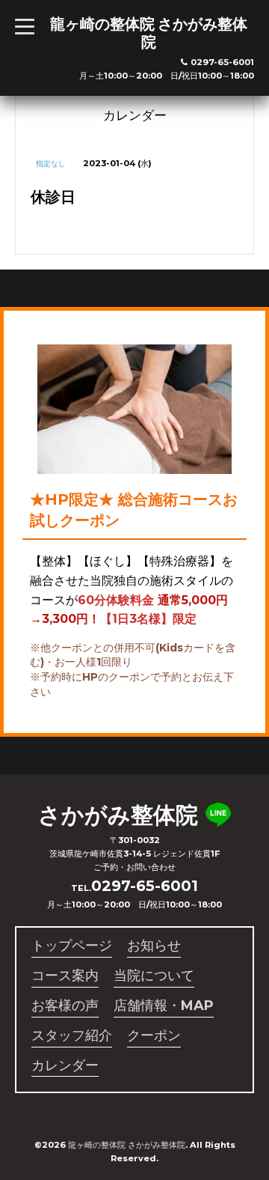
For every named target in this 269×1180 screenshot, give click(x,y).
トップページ (71, 945)
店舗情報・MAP (164, 1005)
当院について (154, 975)
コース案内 (65, 975)
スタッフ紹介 (71, 1035)
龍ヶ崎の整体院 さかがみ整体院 (148, 32)
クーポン (154, 1035)
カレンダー (65, 1065)
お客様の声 (65, 1005)
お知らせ (154, 945)
